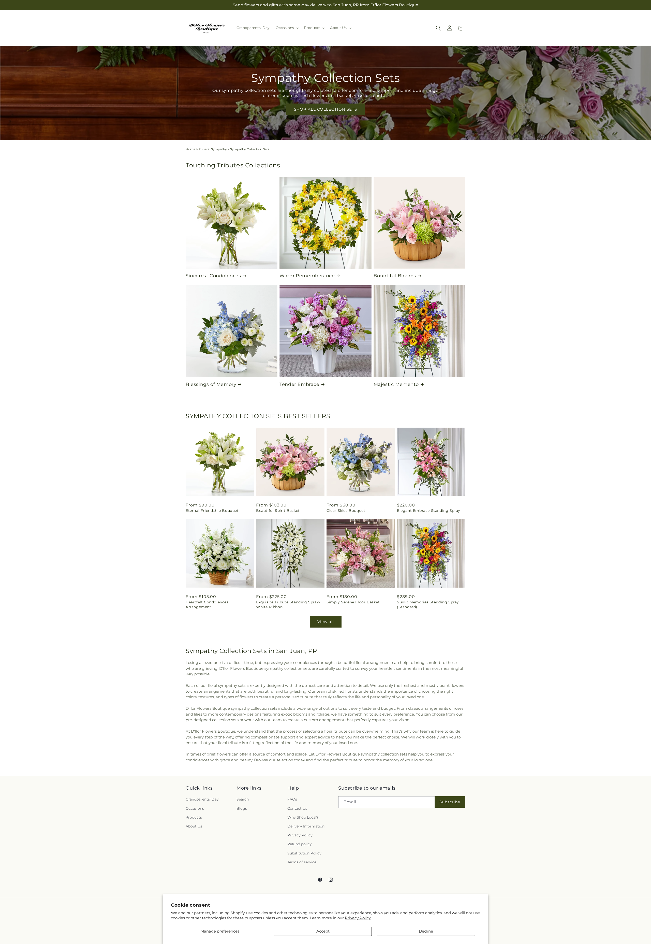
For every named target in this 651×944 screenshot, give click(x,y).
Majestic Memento (396, 384)
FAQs (292, 799)
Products (194, 817)
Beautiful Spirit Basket (278, 510)
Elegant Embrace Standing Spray (428, 510)
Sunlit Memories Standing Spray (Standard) (428, 604)
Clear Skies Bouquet (346, 510)
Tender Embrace (299, 384)
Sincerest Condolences (213, 276)
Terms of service (301, 862)
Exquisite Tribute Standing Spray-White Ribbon (288, 604)
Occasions (195, 808)
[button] (287, 27)
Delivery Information (305, 826)
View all (325, 621)
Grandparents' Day (202, 799)
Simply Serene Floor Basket (353, 602)
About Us (194, 826)
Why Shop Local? (302, 817)
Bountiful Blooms (395, 276)
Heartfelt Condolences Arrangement (207, 604)
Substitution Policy (304, 853)
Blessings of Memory (211, 384)
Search (242, 799)
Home (190, 149)
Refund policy (299, 844)
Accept (323, 931)
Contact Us (297, 808)
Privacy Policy (358, 918)
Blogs (241, 808)
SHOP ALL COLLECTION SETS (325, 109)
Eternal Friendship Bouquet (212, 510)
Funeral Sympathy (213, 149)
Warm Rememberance (307, 276)
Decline (426, 931)
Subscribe (449, 802)
